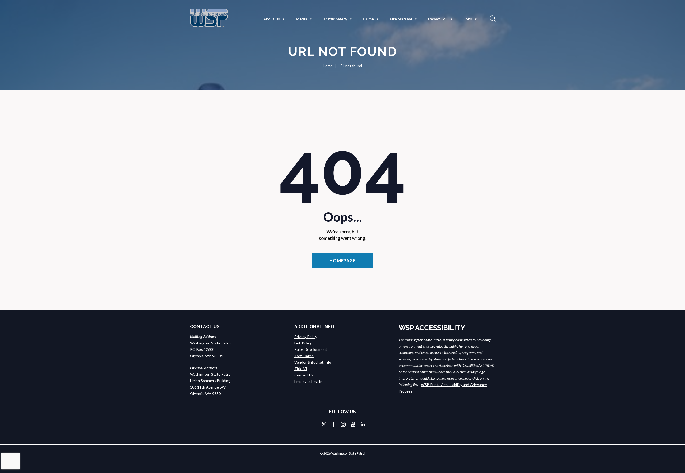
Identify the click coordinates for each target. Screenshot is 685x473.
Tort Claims (304, 355)
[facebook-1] (334, 424)
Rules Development (310, 349)
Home (328, 65)
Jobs (468, 19)
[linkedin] (362, 424)
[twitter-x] (324, 424)
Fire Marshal (401, 19)
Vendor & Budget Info (312, 362)
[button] (492, 18)
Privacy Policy (305, 336)
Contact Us (304, 375)
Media (301, 19)
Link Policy (303, 343)
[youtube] (353, 424)
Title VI (300, 368)
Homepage (342, 260)
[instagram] (343, 424)
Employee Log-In (308, 381)
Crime (368, 19)
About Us (271, 19)
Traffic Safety (335, 19)
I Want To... (438, 19)
